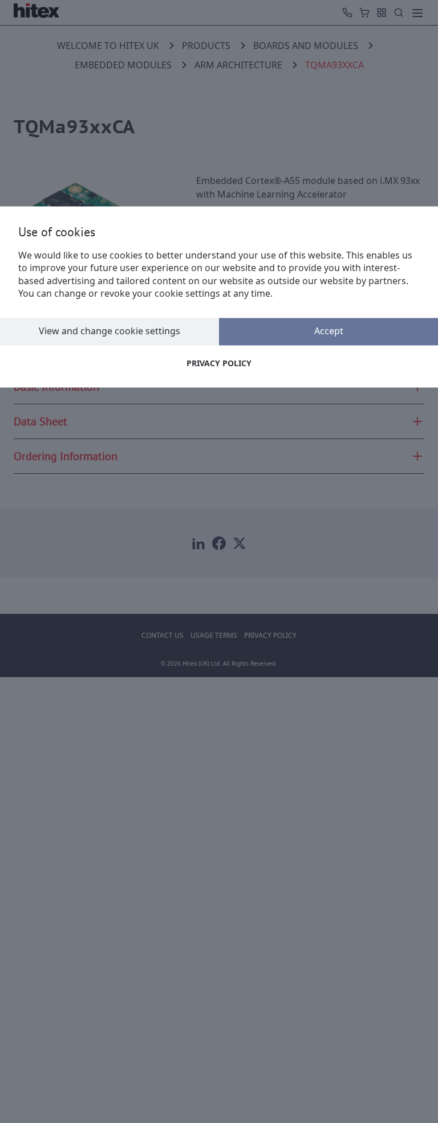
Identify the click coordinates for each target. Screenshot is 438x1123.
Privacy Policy (219, 363)
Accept (328, 331)
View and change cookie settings (109, 331)
